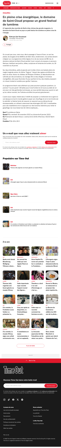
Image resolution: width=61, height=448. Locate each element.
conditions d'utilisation (31, 147)
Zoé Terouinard (21, 37)
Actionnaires (6, 413)
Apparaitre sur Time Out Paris (41, 410)
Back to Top (32, 360)
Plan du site (6, 435)
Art (45, 8)
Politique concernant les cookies (12, 422)
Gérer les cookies (7, 428)
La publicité (36, 413)
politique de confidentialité (47, 147)
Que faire (24, 8)
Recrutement (6, 416)
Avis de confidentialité (9, 419)
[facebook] (13, 400)
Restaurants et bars (15, 8)
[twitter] (18, 400)
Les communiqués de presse (11, 410)
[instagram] (4, 400)
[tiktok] (9, 400)
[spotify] (22, 400)
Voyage (35, 8)
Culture (30, 8)
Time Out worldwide (38, 423)
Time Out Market (37, 416)
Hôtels (40, 8)
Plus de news (30, 346)
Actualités (5, 8)
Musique (49, 8)
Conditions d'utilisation (9, 425)
